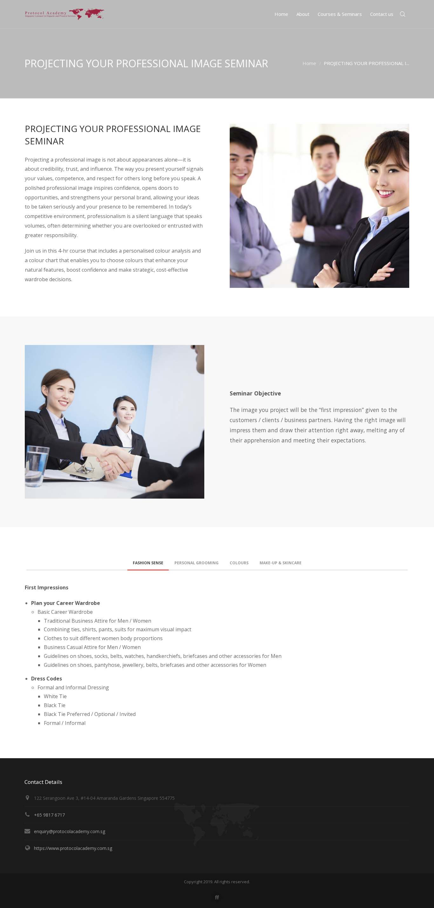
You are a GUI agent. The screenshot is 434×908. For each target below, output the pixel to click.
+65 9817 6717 (49, 815)
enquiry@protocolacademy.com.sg (69, 831)
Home (309, 63)
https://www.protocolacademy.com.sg (73, 848)
